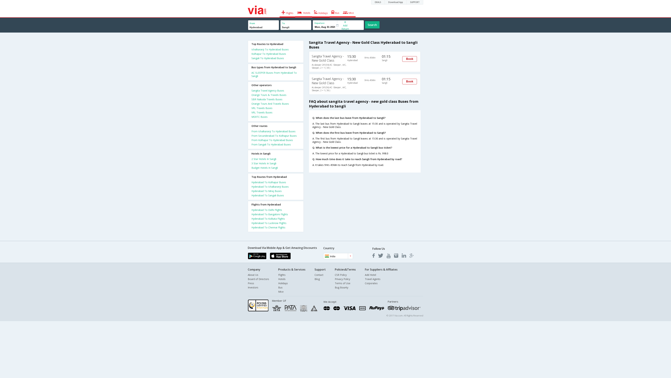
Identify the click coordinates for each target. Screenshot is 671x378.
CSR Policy (341, 274)
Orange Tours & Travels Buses (268, 95)
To (283, 23)
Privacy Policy (342, 279)
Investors (253, 287)
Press (251, 283)
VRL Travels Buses (261, 108)
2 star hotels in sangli (263, 159)
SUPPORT (415, 2)
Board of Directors (258, 279)
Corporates (371, 283)
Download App (395, 2)
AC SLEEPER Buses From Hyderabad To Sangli (274, 74)
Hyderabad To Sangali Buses (267, 195)
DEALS (378, 2)
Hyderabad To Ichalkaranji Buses (270, 186)
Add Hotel (370, 274)
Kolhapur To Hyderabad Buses (268, 53)
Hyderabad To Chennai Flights (268, 227)
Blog (317, 279)
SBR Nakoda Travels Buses (266, 99)
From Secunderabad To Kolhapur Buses (274, 135)
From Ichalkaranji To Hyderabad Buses (273, 131)
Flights (282, 274)
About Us (253, 274)
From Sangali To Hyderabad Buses (271, 144)
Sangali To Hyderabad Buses (267, 58)
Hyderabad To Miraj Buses (266, 191)
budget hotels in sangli (264, 167)
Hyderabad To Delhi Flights (266, 210)
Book (409, 58)
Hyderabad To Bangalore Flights (269, 214)
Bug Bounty (341, 287)
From (252, 23)
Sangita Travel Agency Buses (267, 90)
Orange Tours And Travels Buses (270, 103)
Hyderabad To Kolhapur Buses (268, 182)
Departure (319, 23)
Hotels (282, 279)
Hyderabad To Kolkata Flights (268, 218)
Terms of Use (342, 283)
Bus (280, 287)
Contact (319, 274)
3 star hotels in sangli (263, 163)
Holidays (283, 283)
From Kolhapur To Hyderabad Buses (272, 140)
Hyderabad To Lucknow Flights (268, 223)
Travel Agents (372, 279)
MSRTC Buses (259, 116)
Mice (281, 291)
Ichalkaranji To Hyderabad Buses (270, 49)
